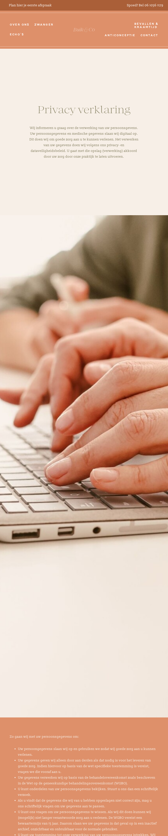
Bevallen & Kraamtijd (146, 25)
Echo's (17, 34)
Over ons (20, 24)
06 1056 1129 (154, 5)
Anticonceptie (120, 35)
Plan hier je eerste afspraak (30, 5)
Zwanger (44, 24)
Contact (149, 35)
